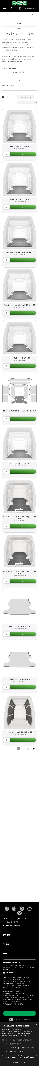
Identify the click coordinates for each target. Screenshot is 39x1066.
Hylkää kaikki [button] (29, 1057)
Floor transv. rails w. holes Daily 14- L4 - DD (19, 572)
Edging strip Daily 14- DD (19, 679)
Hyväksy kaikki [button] (10, 1057)
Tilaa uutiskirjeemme (23, 1019)
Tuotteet (19, 23)
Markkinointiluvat (12, 962)
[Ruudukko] (3, 97)
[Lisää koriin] (23, 154)
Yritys (7, 944)
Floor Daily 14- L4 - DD (19, 199)
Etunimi (7, 935)
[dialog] (19, 1044)
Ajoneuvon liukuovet (8, 77)
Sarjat (19, 28)
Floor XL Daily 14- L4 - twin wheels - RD (19, 411)
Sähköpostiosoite (12, 926)
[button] (19, 1062)
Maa (5, 953)
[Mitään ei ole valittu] (19, 80)
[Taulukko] (6, 97)
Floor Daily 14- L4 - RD (19, 146)
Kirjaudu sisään (30, 8)
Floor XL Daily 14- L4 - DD (19, 464)
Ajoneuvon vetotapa (8, 85)
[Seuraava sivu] (24, 748)
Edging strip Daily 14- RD (19, 626)
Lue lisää (6, 1002)
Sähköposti (11, 973)
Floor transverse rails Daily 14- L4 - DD (19, 305)
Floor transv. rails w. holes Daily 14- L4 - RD (19, 517)
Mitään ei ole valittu (19, 72)
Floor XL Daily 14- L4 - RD (19, 358)
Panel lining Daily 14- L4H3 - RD (19, 732)
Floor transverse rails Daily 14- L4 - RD (19, 252)
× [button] (36, 1025)
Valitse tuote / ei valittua (9, 69)
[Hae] (33, 15)
